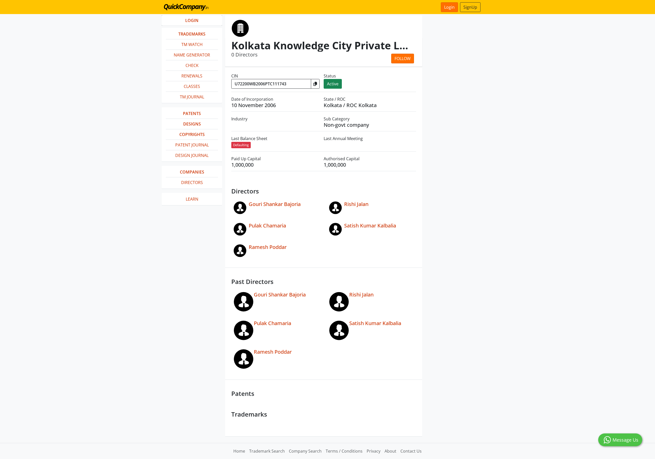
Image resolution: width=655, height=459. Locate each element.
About (390, 451)
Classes (192, 86)
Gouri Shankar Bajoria (275, 204)
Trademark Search (267, 451)
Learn (192, 199)
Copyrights (192, 134)
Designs (192, 124)
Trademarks (191, 34)
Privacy (373, 451)
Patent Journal (192, 145)
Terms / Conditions (344, 451)
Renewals (191, 76)
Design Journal (192, 155)
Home (239, 451)
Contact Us (411, 451)
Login (449, 7)
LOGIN (192, 20)
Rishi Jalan (356, 204)
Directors (192, 182)
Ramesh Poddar (268, 247)
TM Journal (192, 97)
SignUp (470, 7)
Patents (192, 113)
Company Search (305, 451)
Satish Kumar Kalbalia (370, 225)
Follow (403, 58)
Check (192, 65)
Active (333, 84)
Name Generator (192, 55)
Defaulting (241, 145)
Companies (192, 172)
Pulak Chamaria (267, 225)
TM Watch (192, 44)
